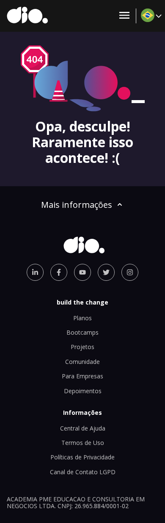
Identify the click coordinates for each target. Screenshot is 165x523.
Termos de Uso (82, 443)
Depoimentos (83, 391)
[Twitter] (106, 272)
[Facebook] (58, 272)
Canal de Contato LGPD (83, 472)
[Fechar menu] (124, 16)
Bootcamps (82, 332)
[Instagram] (129, 272)
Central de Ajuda (82, 428)
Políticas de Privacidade (82, 457)
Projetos (82, 347)
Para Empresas (82, 376)
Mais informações (76, 204)
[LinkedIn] (35, 272)
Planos (82, 318)
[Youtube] (82, 272)
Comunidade (82, 362)
